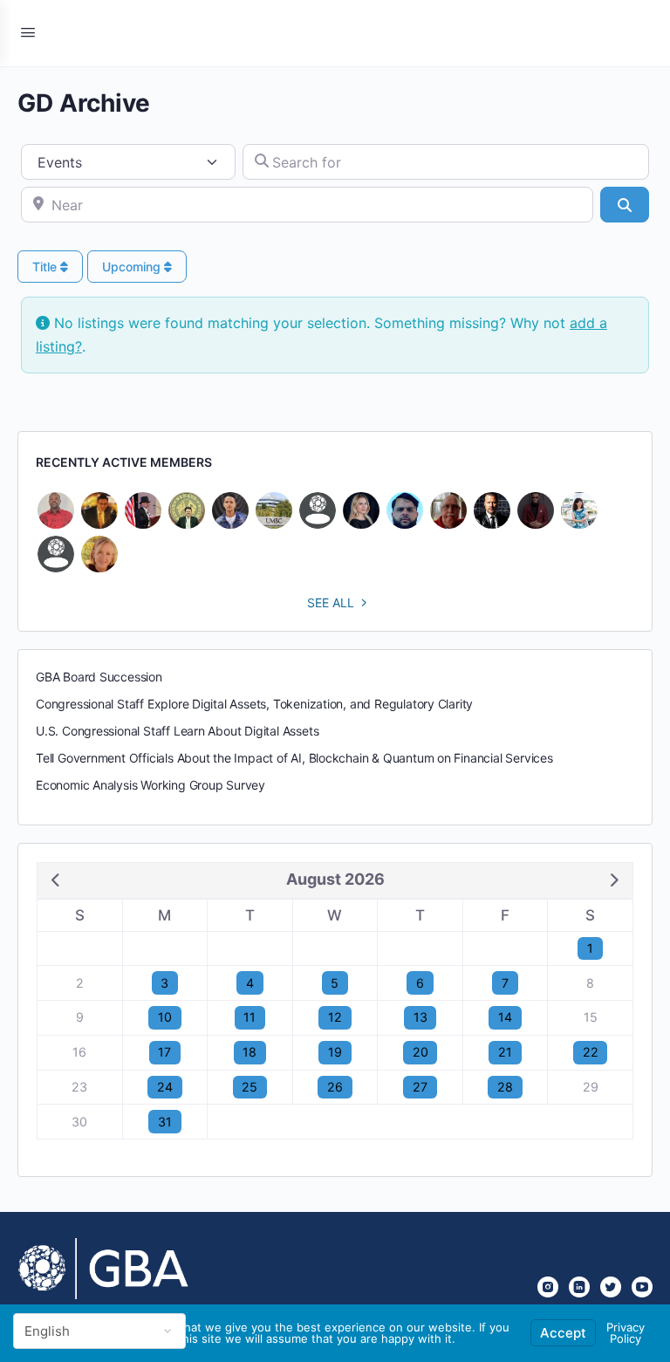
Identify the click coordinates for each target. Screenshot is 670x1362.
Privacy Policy (625, 1332)
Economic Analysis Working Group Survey (150, 784)
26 (335, 1086)
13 (420, 1017)
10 (165, 1017)
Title (46, 266)
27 (420, 1086)
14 (505, 1017)
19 (335, 1051)
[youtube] (642, 1286)
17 (164, 1051)
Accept (563, 1332)
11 (249, 1017)
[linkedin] (579, 1286)
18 (249, 1051)
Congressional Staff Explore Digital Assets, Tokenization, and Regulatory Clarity (254, 703)
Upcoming (133, 266)
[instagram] (547, 1286)
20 (420, 1051)
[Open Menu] (27, 31)
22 (590, 1051)
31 (165, 1121)
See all (330, 602)
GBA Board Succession (99, 676)
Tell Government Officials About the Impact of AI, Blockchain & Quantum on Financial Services (294, 757)
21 (505, 1051)
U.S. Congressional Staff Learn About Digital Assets (177, 730)
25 (249, 1086)
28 (505, 1086)
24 (165, 1086)
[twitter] (610, 1286)
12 (335, 1017)
